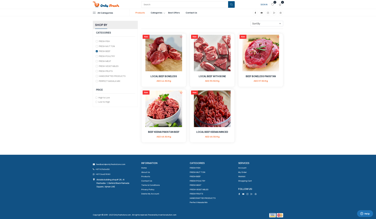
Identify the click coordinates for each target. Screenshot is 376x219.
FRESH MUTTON (107, 46)
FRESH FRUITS (106, 71)
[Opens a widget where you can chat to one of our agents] (365, 214)
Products (140, 12)
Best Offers (174, 12)
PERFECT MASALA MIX (109, 81)
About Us (145, 172)
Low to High (104, 101)
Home (144, 167)
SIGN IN (264, 4)
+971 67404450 (103, 169)
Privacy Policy (147, 189)
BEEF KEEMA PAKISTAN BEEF (163, 132)
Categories (156, 12)
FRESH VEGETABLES (109, 66)
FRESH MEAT (105, 61)
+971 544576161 (103, 174)
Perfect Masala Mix (199, 202)
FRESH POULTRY (107, 56)
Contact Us (191, 12)
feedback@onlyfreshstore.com (110, 164)
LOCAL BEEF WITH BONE (212, 76)
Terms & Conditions (150, 185)
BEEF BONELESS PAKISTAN (261, 76)
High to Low (104, 97)
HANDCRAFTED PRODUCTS (112, 76)
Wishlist (241, 176)
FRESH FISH (104, 41)
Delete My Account (150, 193)
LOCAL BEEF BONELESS (164, 76)
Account (242, 167)
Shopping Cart (245, 180)
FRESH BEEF (104, 51)
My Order (242, 172)
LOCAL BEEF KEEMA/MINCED (212, 132)
